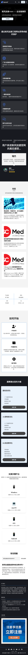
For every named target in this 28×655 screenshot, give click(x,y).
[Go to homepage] (4, 2)
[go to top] (24, 650)
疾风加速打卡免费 (6, 652)
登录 (19, 2)
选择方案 (14, 407)
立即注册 (7, 18)
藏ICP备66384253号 (22, 652)
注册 (23, 2)
